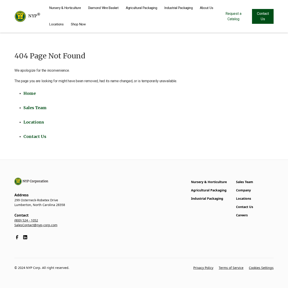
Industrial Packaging (178, 8)
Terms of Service (231, 268)
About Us (206, 8)
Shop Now (78, 24)
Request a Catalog (233, 16)
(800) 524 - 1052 (26, 220)
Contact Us (263, 16)
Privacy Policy (203, 268)
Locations (56, 24)
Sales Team (244, 182)
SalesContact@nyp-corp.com (35, 225)
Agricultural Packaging (141, 8)
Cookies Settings (261, 268)
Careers (242, 215)
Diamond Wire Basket (103, 8)
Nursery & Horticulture (65, 8)
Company (243, 190)
